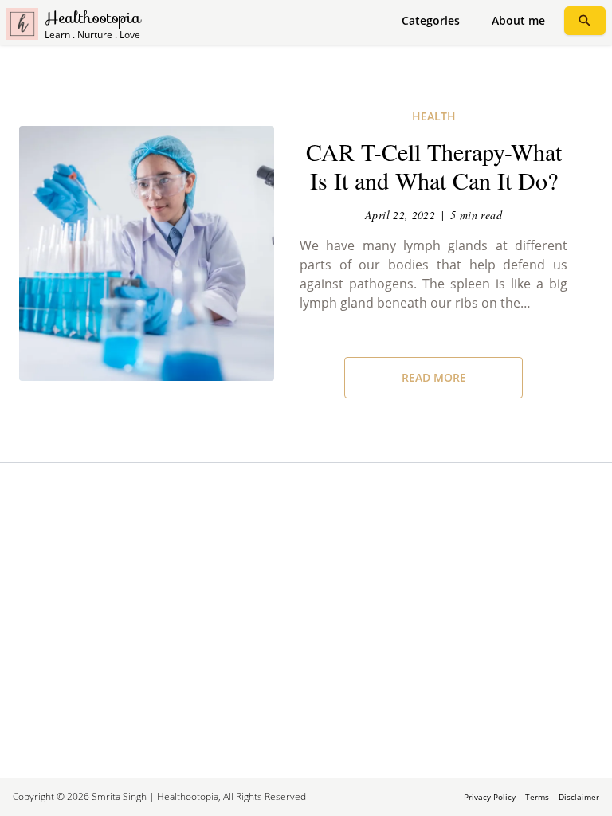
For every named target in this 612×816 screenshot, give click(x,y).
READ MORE (434, 377)
